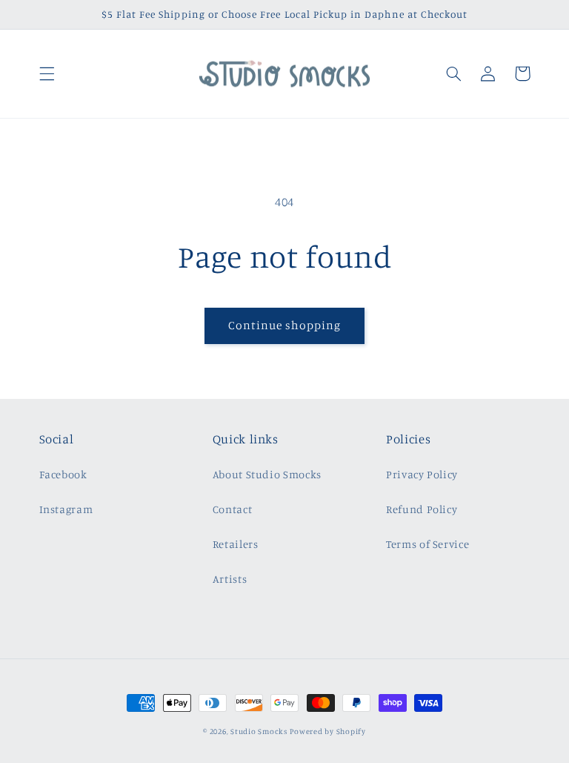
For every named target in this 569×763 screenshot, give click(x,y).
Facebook (63, 474)
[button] (47, 73)
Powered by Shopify (327, 731)
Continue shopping (285, 325)
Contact (232, 509)
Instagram (66, 509)
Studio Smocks (258, 731)
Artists (230, 578)
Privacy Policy (422, 474)
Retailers (236, 544)
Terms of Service (427, 544)
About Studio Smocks (267, 474)
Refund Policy (421, 509)
